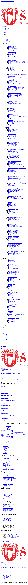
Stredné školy (11, 79)
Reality (2, 410)
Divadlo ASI (11, 267)
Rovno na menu (10, 1)
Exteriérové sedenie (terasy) (14, 179)
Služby (7, 127)
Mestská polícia (11, 50)
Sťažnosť (10, 193)
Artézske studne (11, 109)
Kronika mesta (11, 309)
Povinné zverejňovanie (8, 474)
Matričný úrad (6, 466)
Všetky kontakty (6, 541)
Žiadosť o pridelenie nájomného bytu (16, 87)
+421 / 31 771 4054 (13, 535)
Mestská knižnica (11, 263)
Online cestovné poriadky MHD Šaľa (16, 314)
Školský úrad (11, 69)
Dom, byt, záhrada (16, 379)
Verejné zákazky (11, 239)
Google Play (6, 567)
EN (6, 335)
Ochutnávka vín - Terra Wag (10, 373)
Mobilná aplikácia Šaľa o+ (8, 504)
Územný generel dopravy (13, 117)
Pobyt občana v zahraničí (13, 142)
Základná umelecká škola (13, 274)
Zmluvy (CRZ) (11, 252)
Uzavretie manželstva (12, 151)
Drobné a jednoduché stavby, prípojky (16, 164)
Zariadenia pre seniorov (13, 91)
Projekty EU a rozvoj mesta (14, 207)
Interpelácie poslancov (13, 225)
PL (6, 339)
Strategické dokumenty (13, 214)
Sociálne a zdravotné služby (9, 469)
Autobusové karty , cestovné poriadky (16, 118)
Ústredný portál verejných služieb (15, 322)
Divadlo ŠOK (11, 270)
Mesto (7, 199)
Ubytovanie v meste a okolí (14, 279)
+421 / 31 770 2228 (15, 536)
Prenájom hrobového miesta (14, 125)
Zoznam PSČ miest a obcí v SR (14, 316)
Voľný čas (10, 258)
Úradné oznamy (6, 499)
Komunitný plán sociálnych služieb (15, 94)
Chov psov (10, 110)
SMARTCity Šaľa (12, 53)
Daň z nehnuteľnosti (12, 56)
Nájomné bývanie (12, 86)
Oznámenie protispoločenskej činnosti (16, 251)
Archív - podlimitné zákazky (14, 245)
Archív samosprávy (12, 257)
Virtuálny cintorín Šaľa (8, 508)
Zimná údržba (11, 123)
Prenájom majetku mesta (13, 234)
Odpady (10, 100)
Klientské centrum (12, 46)
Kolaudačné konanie (12, 163)
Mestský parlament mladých (14, 83)
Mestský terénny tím (12, 90)
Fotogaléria (10, 264)
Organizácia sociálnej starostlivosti (15, 95)
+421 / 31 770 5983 (7, 519)
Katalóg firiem (11, 286)
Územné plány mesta (12, 216)
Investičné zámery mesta (13, 209)
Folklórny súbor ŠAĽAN (13, 271)
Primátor (10, 202)
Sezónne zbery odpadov (13, 101)
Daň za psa (10, 57)
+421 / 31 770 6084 (12, 538)
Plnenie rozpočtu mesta (13, 230)
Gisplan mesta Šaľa (7, 506)
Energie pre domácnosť (7, 395)
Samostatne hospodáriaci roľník (14, 178)
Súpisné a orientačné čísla (13, 145)
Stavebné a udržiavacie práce (14, 165)
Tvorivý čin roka (11, 308)
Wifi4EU (5, 511)
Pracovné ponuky (12, 280)
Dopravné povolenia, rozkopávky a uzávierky (17, 116)
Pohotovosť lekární (12, 281)
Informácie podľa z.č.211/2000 (14, 248)
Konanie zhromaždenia (13, 191)
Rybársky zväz (11, 294)
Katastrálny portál (12, 315)
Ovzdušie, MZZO (12, 107)
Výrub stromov (11, 106)
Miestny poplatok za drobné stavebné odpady (17, 62)
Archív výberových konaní (13, 255)
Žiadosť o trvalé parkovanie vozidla (15, 115)
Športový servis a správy (13, 288)
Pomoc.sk (10, 320)
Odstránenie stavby (12, 171)
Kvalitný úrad (11, 131)
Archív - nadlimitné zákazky (14, 246)
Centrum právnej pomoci (13, 318)
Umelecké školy (11, 80)
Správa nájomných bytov (13, 237)
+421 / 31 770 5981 (7, 517)
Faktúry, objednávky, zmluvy (14, 253)
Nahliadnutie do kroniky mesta (14, 196)
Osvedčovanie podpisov (8, 461)
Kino (7, 39)
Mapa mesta (10, 120)
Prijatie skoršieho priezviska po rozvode (16, 154)
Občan (7, 43)
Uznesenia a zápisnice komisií (14, 222)
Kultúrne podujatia (12, 261)
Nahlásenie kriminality (13, 49)
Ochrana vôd (11, 108)
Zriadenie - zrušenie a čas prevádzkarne (16, 173)
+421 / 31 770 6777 (14, 534)
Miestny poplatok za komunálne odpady (16, 61)
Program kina (11, 260)
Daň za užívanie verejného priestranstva (16, 59)
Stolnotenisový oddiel (12, 293)
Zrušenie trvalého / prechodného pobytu (16, 141)
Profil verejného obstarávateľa (14, 241)
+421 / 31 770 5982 (7, 518)
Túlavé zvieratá (11, 111)
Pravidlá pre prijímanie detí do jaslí (15, 70)
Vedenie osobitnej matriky (13, 156)
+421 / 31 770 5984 (7, 520)
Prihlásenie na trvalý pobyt (13, 138)
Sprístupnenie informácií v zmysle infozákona (17, 195)
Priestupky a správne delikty (14, 190)
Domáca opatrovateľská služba (14, 93)
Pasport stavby (11, 169)
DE (6, 338)
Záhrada (3, 420)
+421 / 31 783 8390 (12, 540)
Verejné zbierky (11, 185)
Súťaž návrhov (11, 240)
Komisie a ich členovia (13, 224)
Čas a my (8, 41)
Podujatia (8, 38)
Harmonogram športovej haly (14, 298)
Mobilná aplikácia (6, 28)
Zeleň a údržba (11, 104)
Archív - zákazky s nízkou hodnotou (15, 244)
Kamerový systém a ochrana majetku (16, 121)
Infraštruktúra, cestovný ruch (14, 306)
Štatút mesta (10, 211)
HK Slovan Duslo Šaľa (13, 289)
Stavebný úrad (6, 468)
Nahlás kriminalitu (7, 29)
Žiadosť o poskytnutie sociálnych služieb (16, 88)
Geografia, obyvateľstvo (13, 305)
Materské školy (11, 76)
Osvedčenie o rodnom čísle (13, 155)
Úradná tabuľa (9, 36)
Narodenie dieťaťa (12, 148)
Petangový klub (11, 295)
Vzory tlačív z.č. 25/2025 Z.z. (14, 161)
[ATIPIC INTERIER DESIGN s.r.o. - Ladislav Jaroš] (3, 436)
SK (6, 334)
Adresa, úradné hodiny (13, 129)
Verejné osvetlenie (12, 122)
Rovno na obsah (4, 1)
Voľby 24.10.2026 (7, 325)
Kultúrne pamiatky (12, 304)
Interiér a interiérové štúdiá (8, 400)
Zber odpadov (6, 462)
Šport (7, 40)
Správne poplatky (12, 67)
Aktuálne (8, 35)
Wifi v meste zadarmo (12, 277)
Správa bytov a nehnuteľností (9, 415)
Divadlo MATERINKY (13, 268)
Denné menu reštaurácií (13, 278)
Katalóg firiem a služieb (6, 379)
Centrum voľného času (13, 81)
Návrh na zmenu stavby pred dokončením (17, 168)
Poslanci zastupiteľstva (13, 223)
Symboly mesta (11, 301)
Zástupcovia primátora (13, 203)
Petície (9, 192)
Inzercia (10, 285)
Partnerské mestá (11, 206)
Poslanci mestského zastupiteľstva (10, 493)
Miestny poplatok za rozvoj (14, 63)
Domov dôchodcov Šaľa (13, 96)
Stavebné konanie (12, 162)
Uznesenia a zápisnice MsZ (14, 220)
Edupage (10, 82)
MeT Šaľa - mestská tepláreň (14, 97)
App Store (18, 567)
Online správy (9, 42)
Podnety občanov (6, 31)
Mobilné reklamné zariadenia (14, 181)
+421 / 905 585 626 (15, 533)
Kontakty (5, 32)
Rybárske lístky (11, 197)
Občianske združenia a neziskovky (15, 299)
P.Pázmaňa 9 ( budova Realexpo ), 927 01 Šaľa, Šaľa (8, 433)
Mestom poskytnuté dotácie (14, 254)
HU (6, 336)
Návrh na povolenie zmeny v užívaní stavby (17, 166)
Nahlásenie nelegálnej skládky (14, 103)
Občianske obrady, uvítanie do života (16, 152)
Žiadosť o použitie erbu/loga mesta (15, 198)
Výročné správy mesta (13, 232)
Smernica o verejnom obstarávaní (15, 243)
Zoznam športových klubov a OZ (15, 297)
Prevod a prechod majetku (13, 236)
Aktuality (9, 34)
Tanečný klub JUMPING (13, 272)
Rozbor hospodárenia (12, 231)
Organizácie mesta (12, 205)
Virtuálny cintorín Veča (8, 509)
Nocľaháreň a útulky (12, 89)
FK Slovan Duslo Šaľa (13, 292)
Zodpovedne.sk (11, 321)
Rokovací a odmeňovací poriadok (15, 226)
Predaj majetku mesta (12, 233)
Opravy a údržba (5, 405)
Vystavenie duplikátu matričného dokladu (16, 157)
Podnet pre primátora (12, 48)
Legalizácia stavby (12, 170)
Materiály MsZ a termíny (13, 219)
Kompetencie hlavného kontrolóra (15, 217)
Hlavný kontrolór (11, 204)
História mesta (11, 302)
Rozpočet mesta (11, 229)
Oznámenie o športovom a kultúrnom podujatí (17, 175)
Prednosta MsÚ (11, 132)
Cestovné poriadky (12, 284)
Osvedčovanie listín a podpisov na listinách (17, 188)
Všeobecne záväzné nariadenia (14, 212)
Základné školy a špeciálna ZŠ (14, 77)
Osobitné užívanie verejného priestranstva (16, 182)
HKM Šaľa (10, 291)
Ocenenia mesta (11, 307)
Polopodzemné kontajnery (13, 102)
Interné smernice (11, 213)
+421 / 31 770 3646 (12, 537)
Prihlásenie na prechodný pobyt (14, 139)
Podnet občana (11, 47)
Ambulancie (10, 282)
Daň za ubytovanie (12, 60)
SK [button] (3, 333)
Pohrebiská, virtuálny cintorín (14, 124)
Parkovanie (10, 114)
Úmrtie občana (11, 158)
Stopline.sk (10, 319)
